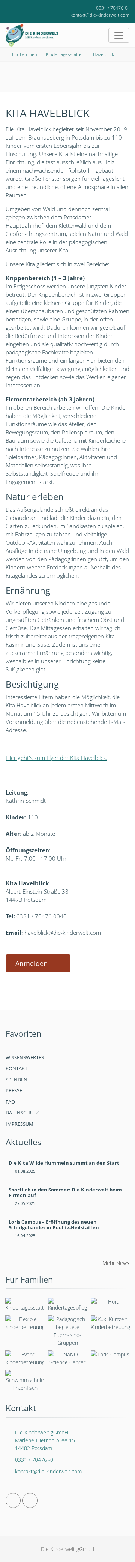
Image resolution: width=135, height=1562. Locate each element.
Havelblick (103, 54)
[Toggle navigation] (118, 35)
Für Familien (24, 54)
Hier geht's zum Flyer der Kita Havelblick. (56, 757)
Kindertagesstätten (65, 54)
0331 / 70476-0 (112, 8)
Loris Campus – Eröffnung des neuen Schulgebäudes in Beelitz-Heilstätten (54, 1224)
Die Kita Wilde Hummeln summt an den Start (64, 1162)
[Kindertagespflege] (67, 1304)
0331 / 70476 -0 (34, 1459)
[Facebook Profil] (13, 1500)
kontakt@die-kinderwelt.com (99, 15)
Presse (14, 1090)
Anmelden (31, 963)
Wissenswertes (25, 1057)
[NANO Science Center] (67, 1358)
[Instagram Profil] (30, 1500)
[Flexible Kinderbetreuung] (24, 1323)
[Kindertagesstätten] (24, 1304)
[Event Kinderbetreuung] (24, 1358)
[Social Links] (14, 8)
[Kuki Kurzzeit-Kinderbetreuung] (110, 1323)
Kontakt (16, 1068)
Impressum (19, 1123)
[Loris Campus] (110, 1356)
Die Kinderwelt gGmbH (45, 1440)
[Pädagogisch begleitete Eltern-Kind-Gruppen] (67, 1331)
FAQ (10, 1101)
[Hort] (110, 1303)
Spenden (16, 1079)
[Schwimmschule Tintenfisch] (24, 1381)
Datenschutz (22, 1112)
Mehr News (115, 1262)
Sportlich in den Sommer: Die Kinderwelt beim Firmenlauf (65, 1192)
